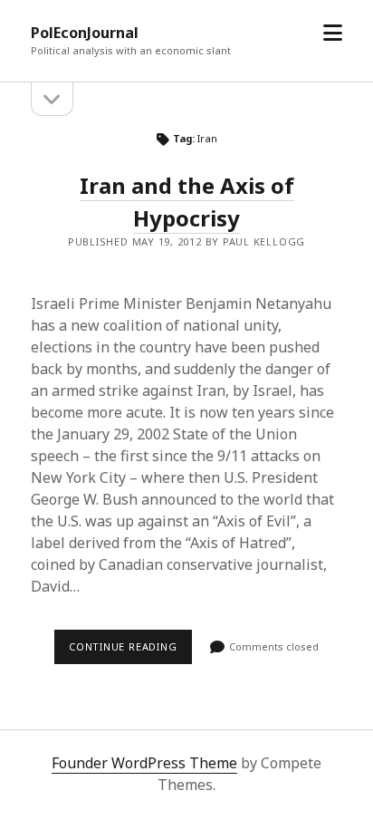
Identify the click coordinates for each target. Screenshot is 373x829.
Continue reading (130, 651)
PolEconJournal (85, 33)
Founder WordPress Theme (144, 763)
